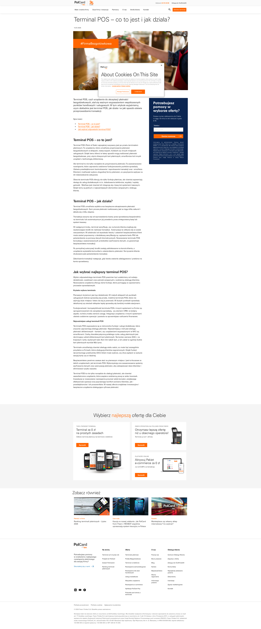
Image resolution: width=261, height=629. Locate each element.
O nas (124, 10)
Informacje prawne (155, 581)
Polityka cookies (96, 605)
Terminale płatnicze (132, 555)
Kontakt (146, 10)
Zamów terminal (179, 10)
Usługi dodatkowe (131, 577)
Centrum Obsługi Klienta (176, 555)
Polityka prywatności (81, 605)
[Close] (161, 65)
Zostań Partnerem (108, 563)
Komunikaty (172, 567)
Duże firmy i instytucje (100, 10)
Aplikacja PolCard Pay (132, 589)
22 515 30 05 (165, 3)
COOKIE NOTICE (116, 86)
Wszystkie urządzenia (132, 581)
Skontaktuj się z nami (82, 566)
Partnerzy (115, 10)
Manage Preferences (123, 91)
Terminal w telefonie (132, 563)
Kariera (153, 567)
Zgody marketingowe (175, 585)
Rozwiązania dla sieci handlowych (132, 572)
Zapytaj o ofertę (173, 559)
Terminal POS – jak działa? (89, 126)
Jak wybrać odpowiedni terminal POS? (94, 129)
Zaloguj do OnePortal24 (179, 3)
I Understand (138, 91)
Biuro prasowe (156, 559)
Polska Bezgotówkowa (133, 559)
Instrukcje (171, 581)
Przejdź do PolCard (108, 559)
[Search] (169, 10)
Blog (153, 563)
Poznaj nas (155, 555)
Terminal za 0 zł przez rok (110, 555)
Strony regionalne (155, 576)
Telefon (157, 125)
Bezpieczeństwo (156, 571)
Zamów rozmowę (168, 136)
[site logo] (81, 3)
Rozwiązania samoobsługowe (135, 567)
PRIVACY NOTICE (125, 86)
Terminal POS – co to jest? (89, 124)
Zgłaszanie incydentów (112, 605)
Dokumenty (172, 577)
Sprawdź (82, 445)
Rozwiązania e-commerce (134, 585)
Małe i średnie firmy (82, 10)
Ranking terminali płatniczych (108, 568)
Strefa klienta (135, 10)
